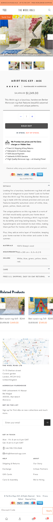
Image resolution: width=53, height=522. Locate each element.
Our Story (37, 463)
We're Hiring (38, 479)
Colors (6, 258)
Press (35, 474)
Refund (20, 499)
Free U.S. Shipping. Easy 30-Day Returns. (24, 277)
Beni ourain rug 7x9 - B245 (38, 318)
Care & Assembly (10, 479)
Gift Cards (7, 474)
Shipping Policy (30, 499)
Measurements (10, 252)
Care (5, 269)
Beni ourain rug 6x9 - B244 (10, 318)
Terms (39, 496)
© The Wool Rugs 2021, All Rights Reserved (19, 496)
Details (7, 186)
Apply (49, 510)
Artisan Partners (40, 469)
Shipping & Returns (11, 463)
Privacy (45, 496)
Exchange (7, 469)
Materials (8, 245)
